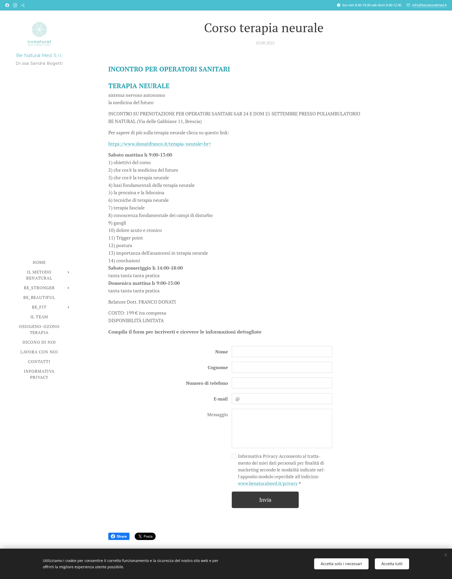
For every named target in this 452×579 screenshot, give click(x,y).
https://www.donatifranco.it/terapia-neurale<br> (159, 144)
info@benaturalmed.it (429, 5)
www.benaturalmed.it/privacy (268, 483)
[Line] (23, 5)
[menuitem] (39, 262)
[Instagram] (15, 5)
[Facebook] (7, 5)
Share (122, 536)
